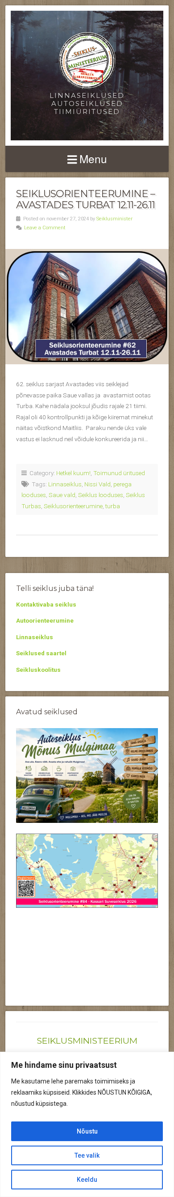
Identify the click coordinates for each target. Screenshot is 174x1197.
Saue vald (62, 494)
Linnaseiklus (65, 484)
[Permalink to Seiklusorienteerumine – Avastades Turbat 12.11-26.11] (87, 306)
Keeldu (87, 1179)
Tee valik (87, 1155)
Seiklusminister (114, 219)
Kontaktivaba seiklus (46, 604)
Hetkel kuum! (73, 472)
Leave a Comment (45, 228)
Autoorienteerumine (45, 620)
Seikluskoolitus (38, 669)
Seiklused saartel (41, 653)
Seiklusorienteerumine (73, 506)
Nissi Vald (97, 484)
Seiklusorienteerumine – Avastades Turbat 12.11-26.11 (85, 199)
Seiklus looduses (100, 494)
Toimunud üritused (119, 472)
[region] (87, 1124)
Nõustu (87, 1131)
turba (112, 506)
